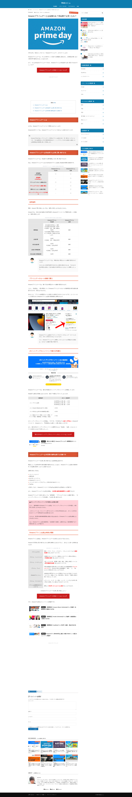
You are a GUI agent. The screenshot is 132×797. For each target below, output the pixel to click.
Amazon (39, 691)
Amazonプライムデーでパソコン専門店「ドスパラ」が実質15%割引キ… (96, 182)
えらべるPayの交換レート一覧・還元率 (95, 39)
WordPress (83, 72)
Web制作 (55, 6)
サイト (29, 721)
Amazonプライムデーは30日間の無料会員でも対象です (47, 110)
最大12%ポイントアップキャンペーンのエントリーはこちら (52, 434)
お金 (78, 6)
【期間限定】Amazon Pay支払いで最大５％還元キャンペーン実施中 (96, 187)
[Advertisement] (53, 88)
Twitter (53, 789)
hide (54, 102)
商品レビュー (84, 119)
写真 (82, 108)
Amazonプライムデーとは (40, 105)
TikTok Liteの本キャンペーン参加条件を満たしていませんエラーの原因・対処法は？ (95, 24)
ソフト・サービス (62, 6)
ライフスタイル (71, 6)
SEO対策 (83, 68)
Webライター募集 (40, 794)
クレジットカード (85, 134)
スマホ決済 (83, 138)
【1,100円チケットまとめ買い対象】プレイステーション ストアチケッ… (95, 165)
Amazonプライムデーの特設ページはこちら (52, 70)
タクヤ (39, 777)
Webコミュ (66, 3)
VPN (82, 94)
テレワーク (83, 90)
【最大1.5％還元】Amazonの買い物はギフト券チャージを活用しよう (96, 176)
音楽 (82, 112)
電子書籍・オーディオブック (87, 116)
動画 (82, 104)
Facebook (60, 789)
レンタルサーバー (85, 76)
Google (82, 86)
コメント (30, 700)
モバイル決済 (84, 141)
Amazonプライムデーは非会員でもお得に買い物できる (47, 107)
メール (30, 716)
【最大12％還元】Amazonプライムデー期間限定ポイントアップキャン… (96, 153)
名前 (29, 711)
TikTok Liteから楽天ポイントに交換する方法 (95, 31)
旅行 (82, 123)
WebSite (47, 789)
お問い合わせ (31, 794)
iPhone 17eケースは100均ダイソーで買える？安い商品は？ (95, 46)
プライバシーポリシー (51, 794)
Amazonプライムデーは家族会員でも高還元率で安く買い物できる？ (95, 159)
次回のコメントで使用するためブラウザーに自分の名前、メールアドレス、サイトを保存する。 (50, 727)
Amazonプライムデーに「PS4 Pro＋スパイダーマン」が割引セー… (95, 193)
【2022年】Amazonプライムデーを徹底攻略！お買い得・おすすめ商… (96, 170)
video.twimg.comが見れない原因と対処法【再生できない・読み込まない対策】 (96, 55)
